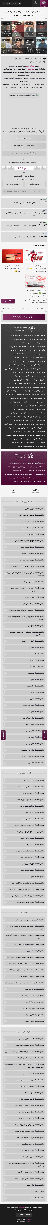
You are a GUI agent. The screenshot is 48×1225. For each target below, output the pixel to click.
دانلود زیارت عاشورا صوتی (34, 1015)
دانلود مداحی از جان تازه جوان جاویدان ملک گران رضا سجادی (25, 936)
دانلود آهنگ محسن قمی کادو (33, 582)
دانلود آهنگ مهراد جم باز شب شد (31, 864)
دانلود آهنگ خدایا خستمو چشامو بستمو (29, 1131)
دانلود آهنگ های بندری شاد (33, 705)
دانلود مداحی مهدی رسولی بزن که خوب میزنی (27, 889)
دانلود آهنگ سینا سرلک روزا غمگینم (28, 58)
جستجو (36, 5)
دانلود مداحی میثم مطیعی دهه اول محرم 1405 (26, 970)
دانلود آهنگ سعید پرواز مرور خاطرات (30, 799)
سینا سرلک (33, 191)
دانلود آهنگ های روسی (35, 731)
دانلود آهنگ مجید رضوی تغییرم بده (30, 902)
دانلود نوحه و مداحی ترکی (34, 989)
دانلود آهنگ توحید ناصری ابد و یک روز (30, 787)
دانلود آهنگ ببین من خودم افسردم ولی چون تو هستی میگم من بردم (26, 589)
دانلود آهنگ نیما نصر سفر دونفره (31, 806)
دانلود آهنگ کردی (37, 660)
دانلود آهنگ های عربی (35, 711)
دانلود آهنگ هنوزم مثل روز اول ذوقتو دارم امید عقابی (26, 618)
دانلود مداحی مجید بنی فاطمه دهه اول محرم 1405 (25, 957)
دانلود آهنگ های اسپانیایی (33, 718)
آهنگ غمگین (24, 308)
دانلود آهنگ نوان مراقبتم (34, 1092)
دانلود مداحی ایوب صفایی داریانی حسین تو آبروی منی (25, 927)
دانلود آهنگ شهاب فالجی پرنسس (31, 528)
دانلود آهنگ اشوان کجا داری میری (31, 1086)
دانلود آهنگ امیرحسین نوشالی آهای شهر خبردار (26, 610)
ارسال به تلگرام (35, 184)
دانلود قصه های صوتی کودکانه (32, 756)
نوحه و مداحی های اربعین (34, 1002)
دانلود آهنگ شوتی (37, 692)
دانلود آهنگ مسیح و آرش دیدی (32, 838)
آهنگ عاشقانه (8, 308)
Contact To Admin (24, 1215)
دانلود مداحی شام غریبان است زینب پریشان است (26, 944)
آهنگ (32, 66)
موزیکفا (44, 3)
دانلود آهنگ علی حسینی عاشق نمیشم (30, 1080)
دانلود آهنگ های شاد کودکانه (32, 750)
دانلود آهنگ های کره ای (35, 724)
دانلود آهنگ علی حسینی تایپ (33, 603)
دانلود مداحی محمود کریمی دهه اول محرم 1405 (26, 963)
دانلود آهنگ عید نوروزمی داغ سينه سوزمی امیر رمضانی (26, 1164)
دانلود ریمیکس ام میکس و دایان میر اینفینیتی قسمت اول (26, 633)
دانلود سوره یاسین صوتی (34, 1021)
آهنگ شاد (39, 308)
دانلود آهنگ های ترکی (35, 679)
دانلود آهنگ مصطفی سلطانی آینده (31, 1172)
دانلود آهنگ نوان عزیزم (35, 844)
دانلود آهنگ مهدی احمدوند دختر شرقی (29, 540)
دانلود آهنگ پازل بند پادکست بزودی (30, 1144)
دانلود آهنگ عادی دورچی (34, 597)
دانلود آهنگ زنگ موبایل (35, 686)
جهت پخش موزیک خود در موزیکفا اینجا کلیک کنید (24, 11)
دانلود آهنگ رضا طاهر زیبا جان (33, 1150)
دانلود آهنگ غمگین (36, 647)
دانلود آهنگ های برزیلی (35, 743)
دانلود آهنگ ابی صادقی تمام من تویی (29, 825)
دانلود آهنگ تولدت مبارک (34, 654)
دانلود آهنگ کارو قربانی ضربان (32, 553)
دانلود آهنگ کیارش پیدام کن (33, 521)
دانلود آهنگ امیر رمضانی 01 (33, 1157)
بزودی (32, 62)
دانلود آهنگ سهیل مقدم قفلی (32, 547)
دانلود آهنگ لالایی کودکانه (34, 699)
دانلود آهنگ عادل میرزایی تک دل (31, 1112)
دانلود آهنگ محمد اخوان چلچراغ (32, 819)
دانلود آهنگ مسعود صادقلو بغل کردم (30, 1058)
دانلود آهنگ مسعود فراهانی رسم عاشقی (28, 1105)
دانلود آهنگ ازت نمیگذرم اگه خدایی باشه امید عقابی (24, 1051)
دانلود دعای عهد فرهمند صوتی (32, 1008)
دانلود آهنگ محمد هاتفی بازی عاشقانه (29, 1179)
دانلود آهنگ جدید (37, 1198)
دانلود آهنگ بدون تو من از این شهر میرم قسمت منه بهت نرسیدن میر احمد (24, 1066)
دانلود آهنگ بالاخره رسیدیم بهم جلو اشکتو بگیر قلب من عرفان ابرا (24, 574)
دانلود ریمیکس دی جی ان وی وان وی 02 (29, 831)
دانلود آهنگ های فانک (35, 876)
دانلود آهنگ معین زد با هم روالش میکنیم (28, 896)
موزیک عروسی (38, 1191)
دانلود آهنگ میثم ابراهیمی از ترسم (31, 793)
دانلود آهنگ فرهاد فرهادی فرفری (31, 1099)
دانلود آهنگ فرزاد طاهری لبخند (32, 780)
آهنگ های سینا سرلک (24, 138)
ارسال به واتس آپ (13, 184)
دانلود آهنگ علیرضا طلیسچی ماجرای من (29, 851)
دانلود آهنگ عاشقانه (36, 673)
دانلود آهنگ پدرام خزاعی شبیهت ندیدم (29, 1125)
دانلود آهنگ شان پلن (36, 625)
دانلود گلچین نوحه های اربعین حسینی (30, 920)
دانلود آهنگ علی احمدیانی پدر (33, 1073)
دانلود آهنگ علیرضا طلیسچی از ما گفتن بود (28, 883)
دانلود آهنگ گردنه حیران (35, 534)
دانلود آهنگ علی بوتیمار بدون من (31, 560)
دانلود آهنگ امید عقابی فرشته (32, 857)
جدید (28, 66)
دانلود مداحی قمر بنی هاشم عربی (31, 976)
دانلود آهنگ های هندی (35, 737)
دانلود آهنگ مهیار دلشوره (34, 509)
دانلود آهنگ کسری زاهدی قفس (32, 870)
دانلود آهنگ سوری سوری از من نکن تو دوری (27, 566)
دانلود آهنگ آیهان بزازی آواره (33, 641)
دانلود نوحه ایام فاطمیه (35, 667)
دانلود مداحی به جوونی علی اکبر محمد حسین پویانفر (24, 983)
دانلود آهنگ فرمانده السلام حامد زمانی (29, 1137)
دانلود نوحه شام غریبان (35, 951)
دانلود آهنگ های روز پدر (35, 763)
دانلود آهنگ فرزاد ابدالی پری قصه (31, 1118)
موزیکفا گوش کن (8, 301)
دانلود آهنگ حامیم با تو (35, 812)
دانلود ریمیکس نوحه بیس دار (33, 995)
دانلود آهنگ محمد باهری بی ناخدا (31, 515)
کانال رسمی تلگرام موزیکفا (24, 145)
